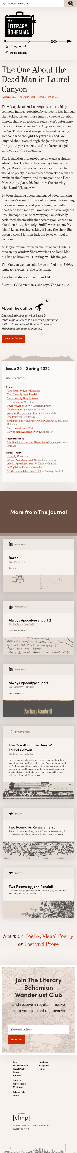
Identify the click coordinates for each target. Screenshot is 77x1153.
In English (12, 467)
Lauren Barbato (9, 97)
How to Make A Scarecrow (21, 431)
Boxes (10, 456)
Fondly (11, 416)
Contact (17, 1080)
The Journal (18, 46)
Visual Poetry (57, 936)
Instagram (43, 1065)
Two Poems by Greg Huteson (22, 398)
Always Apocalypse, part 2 (21, 460)
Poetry (32, 936)
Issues (16, 1072)
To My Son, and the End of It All (24, 471)
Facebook (43, 1062)
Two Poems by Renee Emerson (23, 390)
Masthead (18, 1087)
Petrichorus (13, 402)
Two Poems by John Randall (22, 394)
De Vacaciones (14, 409)
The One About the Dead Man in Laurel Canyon (32, 442)
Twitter (41, 1068)
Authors (17, 1075)
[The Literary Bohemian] (20, 36)
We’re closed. (18, 53)
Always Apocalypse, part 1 (21, 463)
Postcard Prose (27, 97)
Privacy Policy (20, 1092)
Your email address (21, 1029)
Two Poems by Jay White (20, 428)
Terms (16, 1095)
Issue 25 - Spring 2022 (48, 97)
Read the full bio (13, 338)
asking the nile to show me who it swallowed (30, 420)
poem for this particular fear (22, 413)
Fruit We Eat (14, 405)
